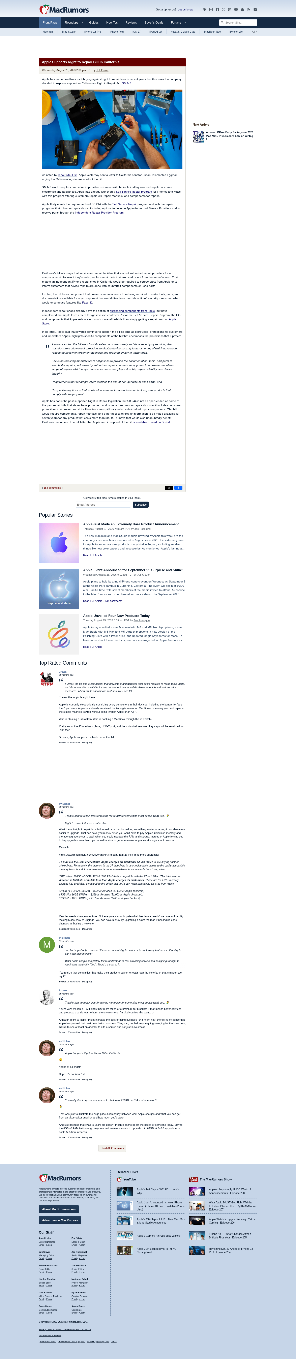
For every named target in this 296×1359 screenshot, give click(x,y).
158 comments (52, 487)
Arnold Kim (45, 1238)
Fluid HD (91, 1341)
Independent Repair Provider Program (99, 212)
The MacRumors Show (216, 1179)
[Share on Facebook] (178, 488)
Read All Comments (112, 1148)
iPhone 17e (236, 31)
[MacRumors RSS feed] (249, 9)
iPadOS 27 (155, 31)
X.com (49, 1245)
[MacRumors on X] (223, 9)
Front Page (50, 22)
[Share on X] (169, 488)
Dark (113, 1341)
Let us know (185, 9)
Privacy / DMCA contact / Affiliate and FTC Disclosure (65, 1329)
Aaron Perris (78, 1306)
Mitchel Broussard (48, 1265)
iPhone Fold (117, 31)
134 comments (113, 600)
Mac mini (48, 31)
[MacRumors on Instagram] (211, 9)
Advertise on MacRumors (60, 1220)
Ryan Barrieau (78, 1292)
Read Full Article (92, 555)
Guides (94, 22)
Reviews (131, 22)
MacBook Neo (212, 31)
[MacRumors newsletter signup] (255, 9)
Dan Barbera (45, 1292)
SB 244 (126, 83)
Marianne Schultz (80, 1279)
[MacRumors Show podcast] (205, 9)
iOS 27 (136, 31)
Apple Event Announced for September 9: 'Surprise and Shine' (133, 570)
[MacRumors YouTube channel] (236, 9)
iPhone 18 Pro (92, 31)
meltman (64, 937)
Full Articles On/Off (68, 1341)
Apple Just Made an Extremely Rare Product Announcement (131, 524)
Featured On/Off (48, 1341)
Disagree (86, 742)
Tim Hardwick (78, 1265)
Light (107, 1341)
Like (78, 742)
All (254, 31)
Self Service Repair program (134, 191)
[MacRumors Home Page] (64, 9)
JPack (62, 671)
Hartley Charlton (47, 1279)
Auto (100, 1341)
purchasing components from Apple (132, 310)
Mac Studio (69, 31)
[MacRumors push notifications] (242, 9)
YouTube (129, 1179)
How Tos (112, 22)
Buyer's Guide (154, 22)
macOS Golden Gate (183, 31)
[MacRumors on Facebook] (217, 9)
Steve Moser (45, 1306)
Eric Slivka (76, 1238)
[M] (47, 951)
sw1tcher (64, 803)
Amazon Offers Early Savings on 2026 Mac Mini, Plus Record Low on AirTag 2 (229, 136)
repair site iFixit (67, 175)
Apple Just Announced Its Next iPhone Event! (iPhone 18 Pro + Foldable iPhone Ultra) (160, 1206)
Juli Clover (102, 70)
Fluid (83, 1341)
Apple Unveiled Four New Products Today (116, 616)
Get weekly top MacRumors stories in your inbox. (112, 497)
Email (41, 1245)
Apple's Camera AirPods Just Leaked (158, 1235)
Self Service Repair (124, 204)
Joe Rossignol (143, 528)
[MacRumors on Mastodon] (230, 9)
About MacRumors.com (59, 1209)
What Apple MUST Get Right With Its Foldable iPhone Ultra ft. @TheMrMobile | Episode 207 (233, 1206)
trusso (63, 990)
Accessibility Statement (50, 1335)
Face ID (87, 302)
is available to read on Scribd (151, 422)
